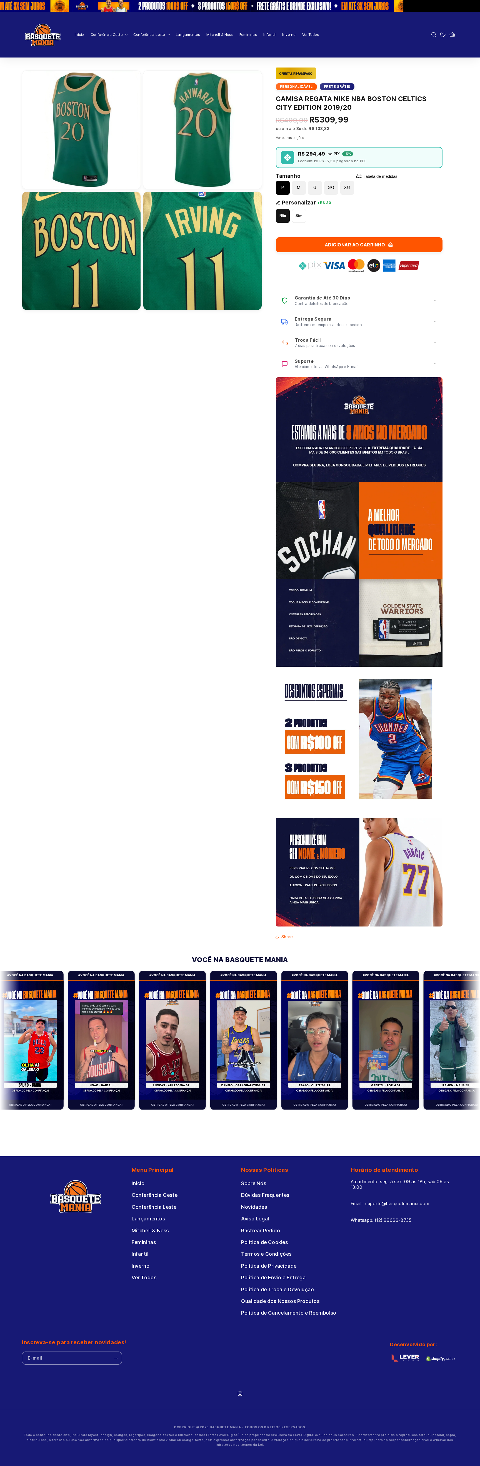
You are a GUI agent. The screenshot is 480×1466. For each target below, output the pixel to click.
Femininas (144, 1242)
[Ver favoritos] (442, 34)
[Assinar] (115, 1358)
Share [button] (287, 936)
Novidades (254, 1207)
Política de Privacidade (269, 1266)
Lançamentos (148, 1219)
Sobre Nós (253, 1183)
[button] (108, 34)
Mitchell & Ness (150, 1230)
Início (138, 1183)
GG (331, 187)
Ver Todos (144, 1278)
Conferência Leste (154, 1207)
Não (282, 216)
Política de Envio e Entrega (273, 1278)
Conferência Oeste (155, 1195)
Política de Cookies (264, 1242)
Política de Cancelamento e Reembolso (288, 1313)
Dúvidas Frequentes (265, 1195)
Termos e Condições (266, 1254)
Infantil (140, 1254)
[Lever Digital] (405, 1359)
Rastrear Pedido (260, 1230)
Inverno (140, 1266)
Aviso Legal (255, 1219)
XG (347, 187)
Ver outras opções (290, 137)
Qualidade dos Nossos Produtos (280, 1301)
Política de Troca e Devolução (277, 1289)
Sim (299, 216)
